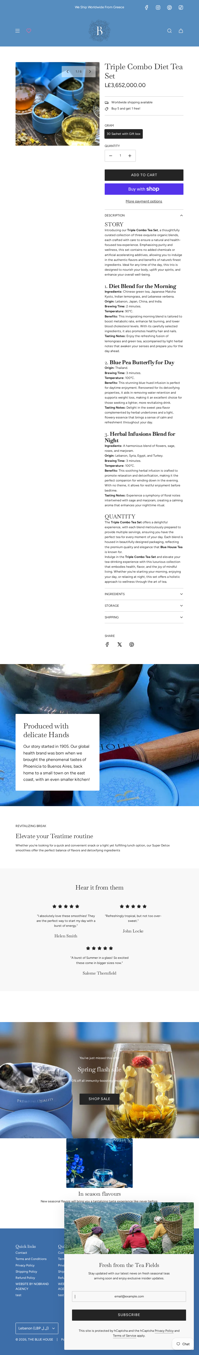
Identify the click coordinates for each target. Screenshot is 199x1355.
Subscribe (129, 1315)
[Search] (169, 30)
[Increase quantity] (130, 155)
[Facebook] (146, 7)
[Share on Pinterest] (131, 645)
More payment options (144, 201)
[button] (67, 71)
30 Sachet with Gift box (123, 134)
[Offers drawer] (28, 30)
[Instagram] (158, 7)
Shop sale (99, 1099)
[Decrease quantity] (110, 155)
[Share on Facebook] (107, 645)
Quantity (112, 146)
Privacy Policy (164, 1331)
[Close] (184, 1212)
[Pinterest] (169, 7)
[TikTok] (181, 7)
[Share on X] (119, 645)
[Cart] (181, 30)
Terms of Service (124, 1335)
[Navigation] (17, 30)
